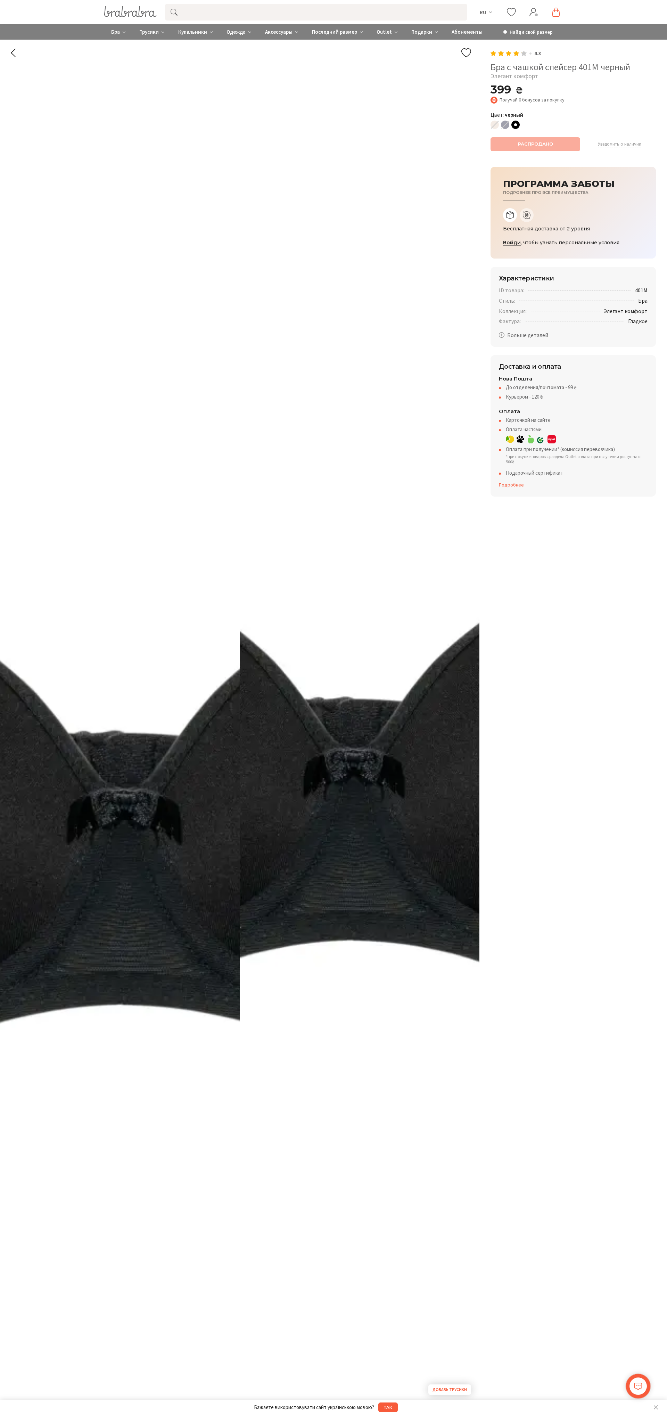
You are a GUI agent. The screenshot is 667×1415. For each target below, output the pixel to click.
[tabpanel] (573, 228)
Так (388, 1407)
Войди (512, 243)
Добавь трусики (450, 1389)
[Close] (656, 1407)
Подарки (421, 32)
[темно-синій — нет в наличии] (505, 125)
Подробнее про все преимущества (545, 192)
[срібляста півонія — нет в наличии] (495, 125)
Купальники (192, 32)
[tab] (510, 215)
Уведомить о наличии (619, 144)
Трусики (149, 32)
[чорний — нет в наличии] (515, 125)
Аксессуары (279, 32)
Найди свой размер (531, 32)
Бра (115, 32)
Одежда (236, 32)
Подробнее (511, 485)
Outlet (384, 32)
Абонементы (467, 32)
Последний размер (334, 32)
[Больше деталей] (523, 335)
